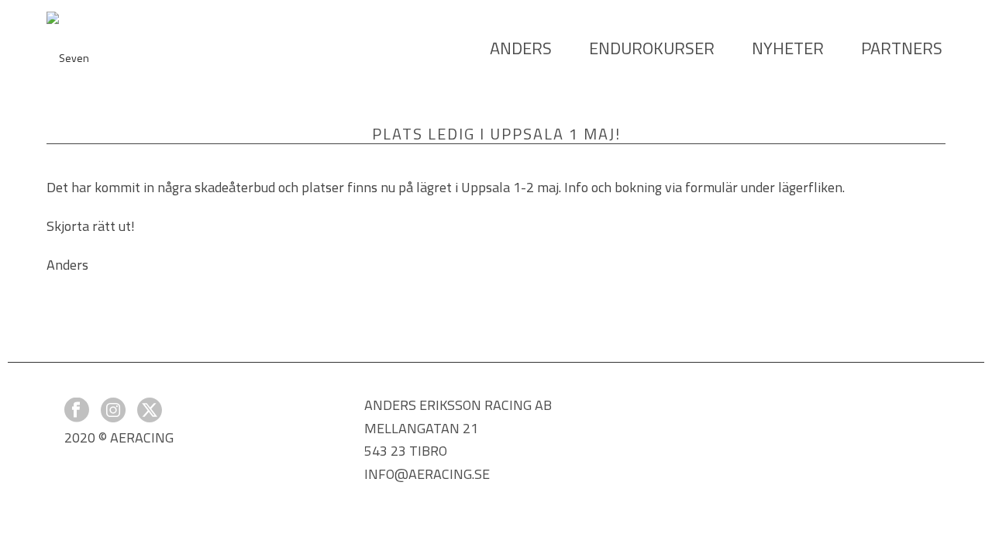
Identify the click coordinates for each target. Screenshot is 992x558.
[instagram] (113, 411)
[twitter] (149, 411)
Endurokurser (652, 48)
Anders (521, 48)
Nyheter (788, 48)
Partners (901, 48)
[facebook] (76, 411)
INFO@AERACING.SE (427, 473)
